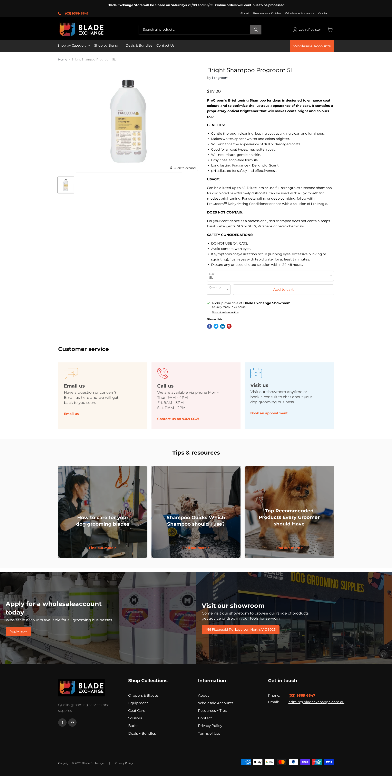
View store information (225, 312)
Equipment (138, 703)
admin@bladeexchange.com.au (311, 702)
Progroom (220, 78)
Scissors (135, 718)
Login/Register (310, 29)
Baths (133, 726)
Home (62, 59)
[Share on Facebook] (209, 326)
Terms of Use (209, 733)
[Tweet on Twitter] (216, 326)
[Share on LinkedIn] (222, 326)
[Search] (255, 29)
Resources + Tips (212, 710)
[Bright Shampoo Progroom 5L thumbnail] (66, 185)
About (244, 13)
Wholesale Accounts (299, 13)
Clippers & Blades (143, 695)
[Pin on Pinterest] (229, 326)
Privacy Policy (210, 726)
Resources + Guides (267, 13)
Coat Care (136, 710)
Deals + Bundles (142, 733)
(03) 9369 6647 (76, 13)
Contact (324, 13)
